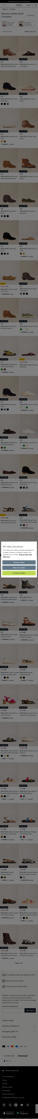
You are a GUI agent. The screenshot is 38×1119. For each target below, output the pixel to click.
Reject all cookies (19, 567)
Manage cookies (18, 562)
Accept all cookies (19, 573)
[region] (19, 559)
